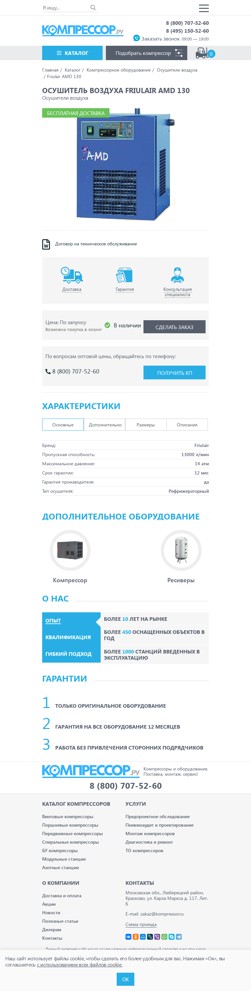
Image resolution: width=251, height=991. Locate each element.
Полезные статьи (60, 921)
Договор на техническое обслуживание (96, 243)
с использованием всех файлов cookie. (79, 964)
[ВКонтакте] (128, 937)
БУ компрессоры (60, 850)
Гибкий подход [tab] (68, 654)
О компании (60, 882)
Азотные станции (60, 867)
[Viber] (157, 937)
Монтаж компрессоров (150, 833)
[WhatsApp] (164, 937)
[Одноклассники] (136, 937)
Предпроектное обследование (158, 816)
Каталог (76, 52)
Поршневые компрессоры (70, 825)
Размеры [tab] (146, 424)
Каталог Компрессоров (76, 803)
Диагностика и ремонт (149, 842)
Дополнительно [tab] (105, 424)
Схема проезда (141, 924)
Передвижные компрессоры (72, 833)
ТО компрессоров (144, 850)
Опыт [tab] (53, 620)
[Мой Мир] (143, 937)
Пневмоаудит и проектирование (159, 825)
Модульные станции (64, 859)
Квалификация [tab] (68, 637)
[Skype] (172, 937)
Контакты (52, 938)
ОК (125, 979)
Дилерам (51, 929)
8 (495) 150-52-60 (187, 30)
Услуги (136, 803)
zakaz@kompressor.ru (162, 914)
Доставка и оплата (61, 895)
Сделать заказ (174, 326)
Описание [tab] (187, 424)
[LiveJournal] (150, 937)
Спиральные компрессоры (70, 842)
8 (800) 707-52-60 (187, 22)
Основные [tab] (63, 424)
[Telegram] (179, 937)
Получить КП (174, 372)
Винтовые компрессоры (67, 816)
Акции (49, 904)
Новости (51, 912)
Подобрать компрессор (143, 52)
